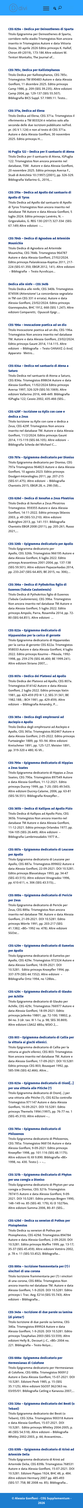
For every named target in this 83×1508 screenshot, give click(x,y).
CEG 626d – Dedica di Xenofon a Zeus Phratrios (41, 498)
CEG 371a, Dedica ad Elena (26, 111)
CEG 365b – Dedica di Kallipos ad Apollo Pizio (40, 808)
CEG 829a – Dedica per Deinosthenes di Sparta (41, 29)
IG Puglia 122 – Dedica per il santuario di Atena (41, 152)
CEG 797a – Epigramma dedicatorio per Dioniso (41, 457)
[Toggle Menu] (46, 8)
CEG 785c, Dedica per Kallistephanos (34, 70)
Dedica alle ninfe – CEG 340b (28, 284)
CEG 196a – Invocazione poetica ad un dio (37, 325)
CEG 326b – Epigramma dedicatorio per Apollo (40, 544)
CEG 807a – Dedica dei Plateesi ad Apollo (37, 676)
